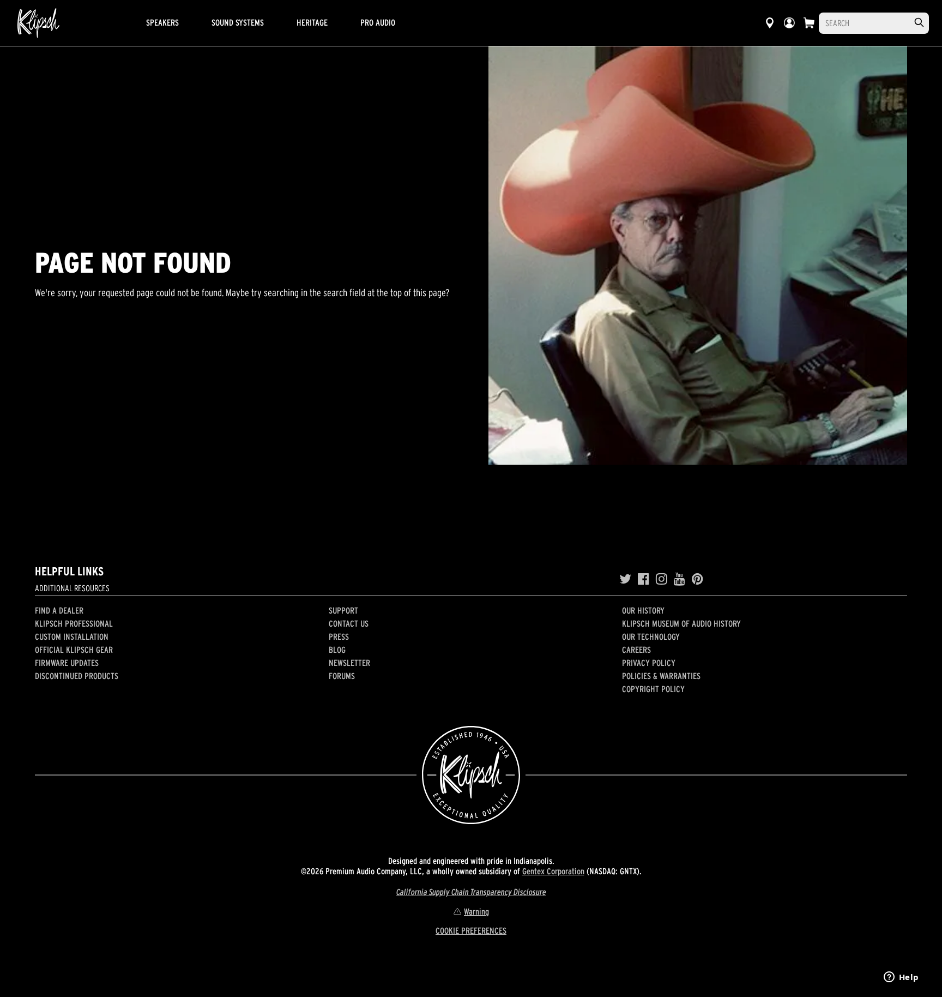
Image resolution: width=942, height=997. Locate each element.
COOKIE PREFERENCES (471, 930)
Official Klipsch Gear (74, 649)
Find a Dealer (59, 610)
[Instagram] (661, 579)
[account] (789, 23)
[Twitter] (625, 579)
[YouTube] (679, 579)
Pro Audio (377, 22)
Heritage (312, 22)
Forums (342, 676)
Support (343, 610)
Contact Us (349, 623)
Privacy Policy (648, 663)
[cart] (809, 23)
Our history (643, 610)
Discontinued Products (76, 676)
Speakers (162, 22)
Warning (476, 911)
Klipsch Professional (74, 623)
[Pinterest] (697, 579)
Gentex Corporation (553, 871)
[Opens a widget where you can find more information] (901, 978)
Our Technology (651, 636)
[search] (919, 22)
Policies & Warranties (661, 676)
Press (339, 636)
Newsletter (349, 663)
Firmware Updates (67, 663)
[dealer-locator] (769, 23)
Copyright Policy (653, 689)
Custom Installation (71, 636)
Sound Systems (238, 22)
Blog (337, 649)
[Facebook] (643, 579)
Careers (636, 649)
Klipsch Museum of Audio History (681, 623)
